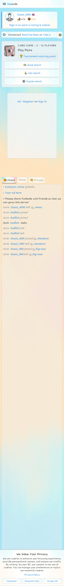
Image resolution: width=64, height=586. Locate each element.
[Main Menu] (4, 4)
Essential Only (32, 581)
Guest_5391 (17, 238)
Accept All (52, 581)
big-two (40, 248)
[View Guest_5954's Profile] (9, 16)
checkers (42, 238)
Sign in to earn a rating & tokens (29, 25)
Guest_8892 (18, 207)
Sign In (42, 101)
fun (12, 3)
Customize (12, 581)
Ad (19, 101)
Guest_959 (16, 248)
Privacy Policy (32, 574)
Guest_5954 (24, 14)
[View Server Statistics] (4, 35)
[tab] (9, 180)
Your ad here (13, 192)
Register (28, 101)
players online (14, 186)
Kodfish (14, 212)
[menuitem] (59, 35)
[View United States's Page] (33, 14)
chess (37, 207)
